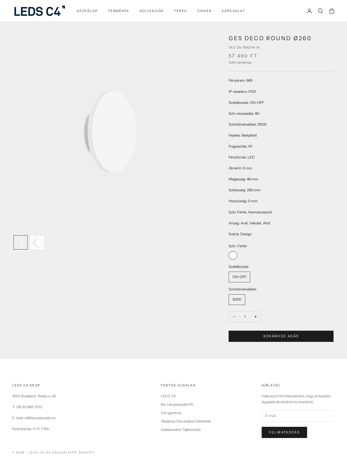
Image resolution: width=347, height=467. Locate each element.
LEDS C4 (168, 396)
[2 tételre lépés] (37, 242)
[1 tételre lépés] (20, 242)
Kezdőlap (87, 11)
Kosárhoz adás (281, 336)
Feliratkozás (284, 432)
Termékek (118, 11)
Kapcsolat (233, 11)
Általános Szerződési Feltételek (186, 421)
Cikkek (204, 11)
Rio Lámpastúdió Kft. (177, 404)
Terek (180, 11)
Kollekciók (152, 11)
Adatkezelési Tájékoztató (181, 429)
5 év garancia (171, 413)
